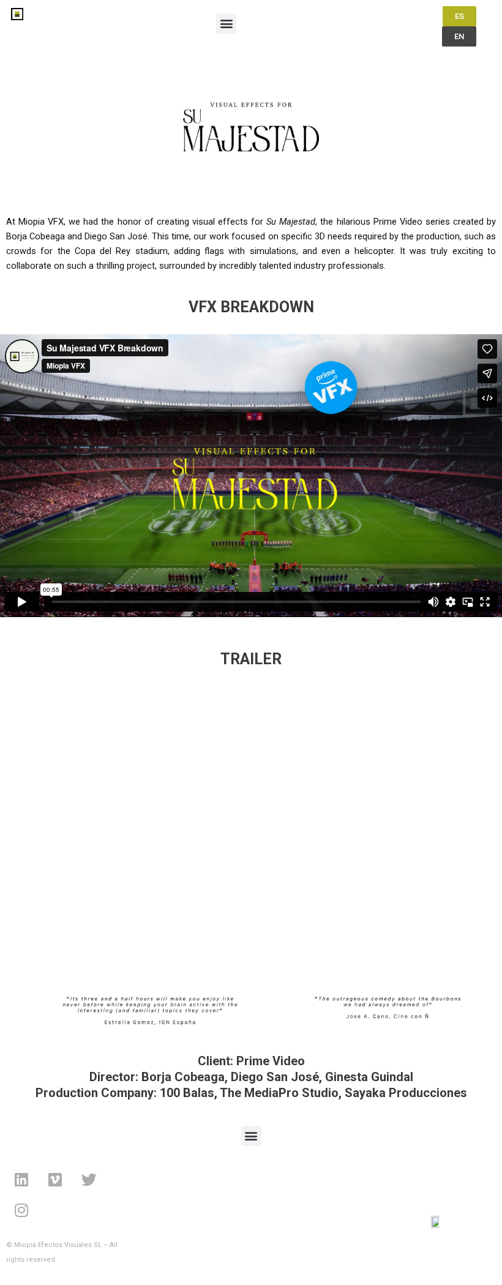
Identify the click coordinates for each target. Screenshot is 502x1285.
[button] (226, 23)
